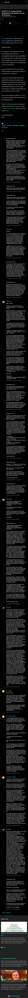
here (7, 110)
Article (3, 125)
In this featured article (8, 38)
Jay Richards (15, 125)
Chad (7, 301)
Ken (7, 607)
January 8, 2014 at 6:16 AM (13, 773)
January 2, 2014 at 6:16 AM (13, 495)
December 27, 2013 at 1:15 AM (13, 458)
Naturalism (22, 125)
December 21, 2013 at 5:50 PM (13, 409)
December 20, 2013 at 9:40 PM (13, 380)
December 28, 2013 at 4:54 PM (13, 479)
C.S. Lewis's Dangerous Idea (8, 108)
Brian (7, 690)
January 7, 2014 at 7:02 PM (12, 686)
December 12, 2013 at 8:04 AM (13, 225)
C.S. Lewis (9, 125)
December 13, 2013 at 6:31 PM (13, 278)
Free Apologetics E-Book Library (8, 958)
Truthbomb (7, 2)
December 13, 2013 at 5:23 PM (13, 258)
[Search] (26, 2)
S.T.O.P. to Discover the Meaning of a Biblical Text (12, 981)
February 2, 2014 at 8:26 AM (13, 909)
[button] (2, 19)
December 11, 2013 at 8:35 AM (13, 182)
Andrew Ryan (9, 716)
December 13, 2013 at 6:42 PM (13, 297)
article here (22, 95)
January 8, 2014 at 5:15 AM (13, 712)
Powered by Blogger (15, 996)
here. (12, 508)
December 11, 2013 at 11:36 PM (14, 191)
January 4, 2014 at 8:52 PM (12, 519)
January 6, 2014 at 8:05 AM (13, 603)
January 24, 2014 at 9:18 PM (13, 875)
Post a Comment (6, 912)
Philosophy (4, 127)
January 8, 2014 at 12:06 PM (13, 825)
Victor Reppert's (16, 106)
